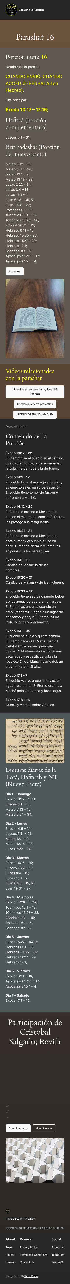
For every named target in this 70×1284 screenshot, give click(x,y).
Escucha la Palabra (31, 9)
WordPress (31, 1276)
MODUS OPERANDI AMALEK (35, 414)
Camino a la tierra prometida (35, 404)
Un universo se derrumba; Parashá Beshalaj (35, 391)
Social (56, 1239)
